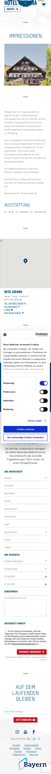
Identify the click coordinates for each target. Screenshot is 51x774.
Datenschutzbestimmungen (23, 644)
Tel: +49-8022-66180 (14, 303)
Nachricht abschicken (30, 652)
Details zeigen (35, 420)
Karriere (18, 751)
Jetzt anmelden (24, 720)
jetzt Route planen (12, 312)
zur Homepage (10, 306)
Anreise (27, 748)
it (39, 738)
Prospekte (14, 748)
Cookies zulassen (25, 429)
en (34, 738)
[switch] (44, 392)
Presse (38, 748)
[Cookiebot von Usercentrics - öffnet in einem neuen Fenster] (36, 334)
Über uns (33, 754)
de (28, 738)
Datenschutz (19, 754)
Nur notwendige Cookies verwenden (25, 437)
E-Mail (7, 309)
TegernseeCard (31, 745)
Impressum (31, 751)
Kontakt (11, 9)
